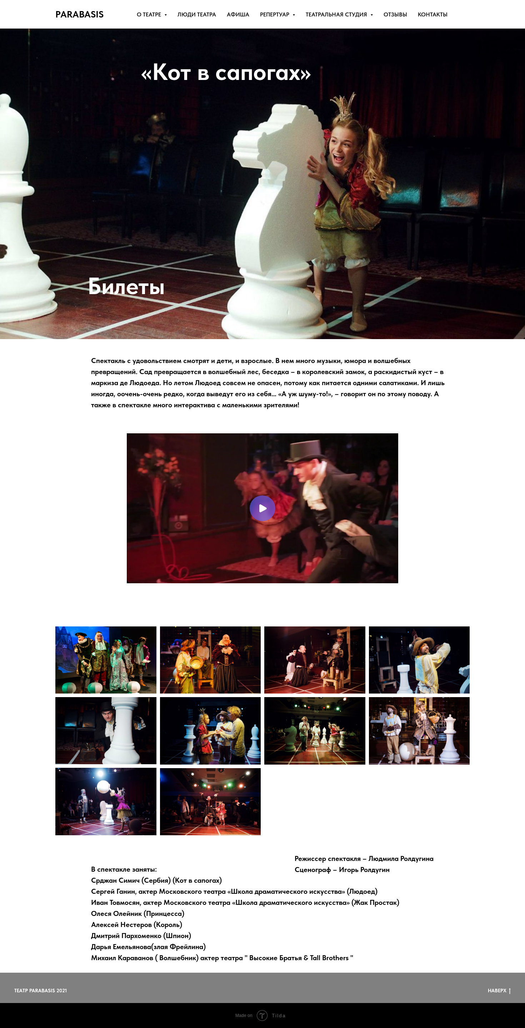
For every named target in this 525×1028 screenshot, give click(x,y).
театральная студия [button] (337, 14)
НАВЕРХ (497, 990)
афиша (238, 14)
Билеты (126, 286)
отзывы (395, 14)
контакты (433, 14)
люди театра (197, 14)
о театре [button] (149, 14)
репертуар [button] (275, 14)
